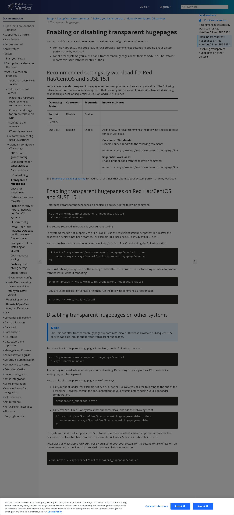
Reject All (180, 506)
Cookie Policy (55, 511)
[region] (117, 506)
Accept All (203, 506)
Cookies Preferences (156, 506)
